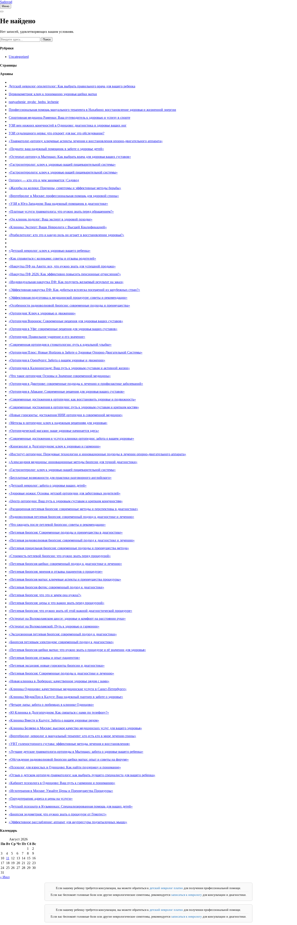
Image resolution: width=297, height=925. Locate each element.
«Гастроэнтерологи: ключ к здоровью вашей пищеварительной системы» (63, 172)
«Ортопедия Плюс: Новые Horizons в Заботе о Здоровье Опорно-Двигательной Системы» (75, 352)
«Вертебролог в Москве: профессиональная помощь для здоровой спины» (64, 196)
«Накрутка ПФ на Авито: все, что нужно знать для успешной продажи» (62, 266)
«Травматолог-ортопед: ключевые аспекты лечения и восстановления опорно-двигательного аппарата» (86, 141)
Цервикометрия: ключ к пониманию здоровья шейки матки (53, 94)
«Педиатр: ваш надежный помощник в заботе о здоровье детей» (56, 149)
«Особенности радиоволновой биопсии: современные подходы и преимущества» (69, 305)
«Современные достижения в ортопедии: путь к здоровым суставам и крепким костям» (74, 407)
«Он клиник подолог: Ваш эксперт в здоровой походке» (50, 219)
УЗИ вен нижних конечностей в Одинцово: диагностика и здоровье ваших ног (68, 125)
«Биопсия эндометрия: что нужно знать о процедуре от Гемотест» (58, 814)
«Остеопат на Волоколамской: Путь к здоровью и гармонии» (54, 626)
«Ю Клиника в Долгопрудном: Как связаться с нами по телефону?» (59, 712)
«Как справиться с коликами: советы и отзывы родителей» (52, 258)
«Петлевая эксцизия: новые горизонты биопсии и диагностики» (57, 665)
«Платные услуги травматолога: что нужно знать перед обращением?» (61, 211)
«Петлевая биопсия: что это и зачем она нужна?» (45, 595)
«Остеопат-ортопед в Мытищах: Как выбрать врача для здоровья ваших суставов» (70, 157)
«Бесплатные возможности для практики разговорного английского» (60, 477)
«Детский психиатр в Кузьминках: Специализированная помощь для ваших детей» (71, 806)
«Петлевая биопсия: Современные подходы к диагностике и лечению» (61, 673)
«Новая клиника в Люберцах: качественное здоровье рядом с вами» (59, 681)
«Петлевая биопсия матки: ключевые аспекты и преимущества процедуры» (65, 579)
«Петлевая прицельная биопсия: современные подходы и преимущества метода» (69, 548)
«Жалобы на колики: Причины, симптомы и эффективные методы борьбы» (65, 188)
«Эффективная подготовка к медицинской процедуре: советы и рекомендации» (68, 297)
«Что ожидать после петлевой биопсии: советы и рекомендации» (57, 524)
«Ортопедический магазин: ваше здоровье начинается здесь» (54, 430)
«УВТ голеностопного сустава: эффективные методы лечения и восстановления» (69, 744)
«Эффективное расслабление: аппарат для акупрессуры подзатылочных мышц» (68, 822)
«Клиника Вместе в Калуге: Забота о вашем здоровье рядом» (54, 720)
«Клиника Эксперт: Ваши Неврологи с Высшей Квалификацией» (58, 227)
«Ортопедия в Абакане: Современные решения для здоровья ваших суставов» (67, 391)
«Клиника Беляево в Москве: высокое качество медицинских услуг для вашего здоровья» (75, 728)
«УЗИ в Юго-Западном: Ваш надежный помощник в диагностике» (58, 203)
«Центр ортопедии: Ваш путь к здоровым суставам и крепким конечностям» (66, 501)
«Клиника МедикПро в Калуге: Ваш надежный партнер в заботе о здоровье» (66, 697)
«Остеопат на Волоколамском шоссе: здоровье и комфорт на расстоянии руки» (67, 618)
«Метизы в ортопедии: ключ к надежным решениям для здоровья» (58, 423)
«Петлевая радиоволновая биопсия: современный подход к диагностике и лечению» (72, 540)
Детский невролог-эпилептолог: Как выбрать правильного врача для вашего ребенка (72, 86)
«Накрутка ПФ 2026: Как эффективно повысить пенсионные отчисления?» (65, 274)
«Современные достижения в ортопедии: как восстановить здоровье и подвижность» (72, 399)
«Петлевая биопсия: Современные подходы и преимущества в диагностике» (66, 532)
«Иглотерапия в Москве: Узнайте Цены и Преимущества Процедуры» (61, 791)
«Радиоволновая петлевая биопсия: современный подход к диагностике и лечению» (71, 517)
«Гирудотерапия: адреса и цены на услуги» (41, 798)
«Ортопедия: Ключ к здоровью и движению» (42, 313)
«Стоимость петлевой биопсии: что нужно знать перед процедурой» (60, 556)
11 (7, 858)
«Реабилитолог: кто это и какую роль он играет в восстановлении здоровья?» (66, 235)
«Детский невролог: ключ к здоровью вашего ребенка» (49, 250)
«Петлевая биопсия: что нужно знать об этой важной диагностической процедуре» (70, 611)
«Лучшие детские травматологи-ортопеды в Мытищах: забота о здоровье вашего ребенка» (76, 751)
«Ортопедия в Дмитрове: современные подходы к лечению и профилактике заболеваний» (76, 384)
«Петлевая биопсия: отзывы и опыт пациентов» (44, 658)
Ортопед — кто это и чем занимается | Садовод (44, 180)
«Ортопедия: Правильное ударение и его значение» (47, 337)
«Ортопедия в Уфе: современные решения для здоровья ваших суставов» (63, 329)
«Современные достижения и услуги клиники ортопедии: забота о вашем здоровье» (71, 438)
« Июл (5, 877)
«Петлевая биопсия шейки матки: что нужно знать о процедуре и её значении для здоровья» (77, 650)
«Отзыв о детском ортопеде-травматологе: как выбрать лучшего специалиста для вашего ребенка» (82, 775)
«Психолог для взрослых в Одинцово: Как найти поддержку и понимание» (65, 767)
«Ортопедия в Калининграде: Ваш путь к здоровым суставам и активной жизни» (69, 368)
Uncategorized (19, 56)
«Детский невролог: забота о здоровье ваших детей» (48, 485)
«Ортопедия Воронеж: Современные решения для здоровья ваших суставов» (66, 321)
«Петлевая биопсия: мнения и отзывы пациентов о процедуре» (56, 571)
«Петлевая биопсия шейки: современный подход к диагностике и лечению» (65, 564)
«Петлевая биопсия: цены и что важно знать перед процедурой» (56, 603)
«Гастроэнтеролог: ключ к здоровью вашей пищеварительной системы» (62, 164)
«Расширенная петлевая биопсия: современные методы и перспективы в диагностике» (73, 509)
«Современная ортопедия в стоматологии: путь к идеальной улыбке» (60, 344)
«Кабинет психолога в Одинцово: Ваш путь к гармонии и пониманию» (62, 783)
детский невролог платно (166, 888)
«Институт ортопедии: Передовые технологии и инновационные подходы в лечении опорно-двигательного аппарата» (97, 454)
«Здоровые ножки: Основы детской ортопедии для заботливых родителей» (64, 493)
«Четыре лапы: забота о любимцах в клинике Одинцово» (51, 704)
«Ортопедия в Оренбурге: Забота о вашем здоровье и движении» (57, 360)
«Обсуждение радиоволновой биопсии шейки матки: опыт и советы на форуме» (69, 759)
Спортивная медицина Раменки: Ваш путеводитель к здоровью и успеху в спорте (69, 117)
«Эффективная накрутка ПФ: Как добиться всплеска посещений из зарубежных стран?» (74, 290)
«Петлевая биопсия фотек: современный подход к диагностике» (56, 587)
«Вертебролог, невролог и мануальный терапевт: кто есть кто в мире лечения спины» (72, 736)
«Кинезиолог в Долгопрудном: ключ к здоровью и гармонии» (55, 446)
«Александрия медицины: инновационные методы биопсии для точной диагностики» (73, 462)
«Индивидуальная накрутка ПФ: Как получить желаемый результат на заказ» (66, 282)
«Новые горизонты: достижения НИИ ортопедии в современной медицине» (66, 415)
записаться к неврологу (186, 895)
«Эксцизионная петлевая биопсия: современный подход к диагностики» (63, 634)
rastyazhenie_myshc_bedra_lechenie (34, 102)
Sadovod (6, 2)
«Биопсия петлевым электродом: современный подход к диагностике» (61, 642)
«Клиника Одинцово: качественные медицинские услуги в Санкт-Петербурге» (68, 689)
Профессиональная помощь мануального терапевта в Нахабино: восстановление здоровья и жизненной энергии (92, 110)
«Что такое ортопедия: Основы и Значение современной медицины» (60, 376)
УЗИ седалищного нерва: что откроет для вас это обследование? (56, 133)
